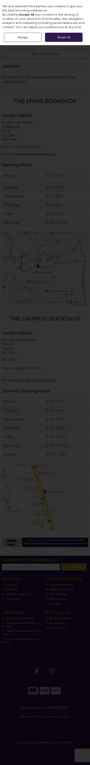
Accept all (63, 37)
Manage (23, 37)
